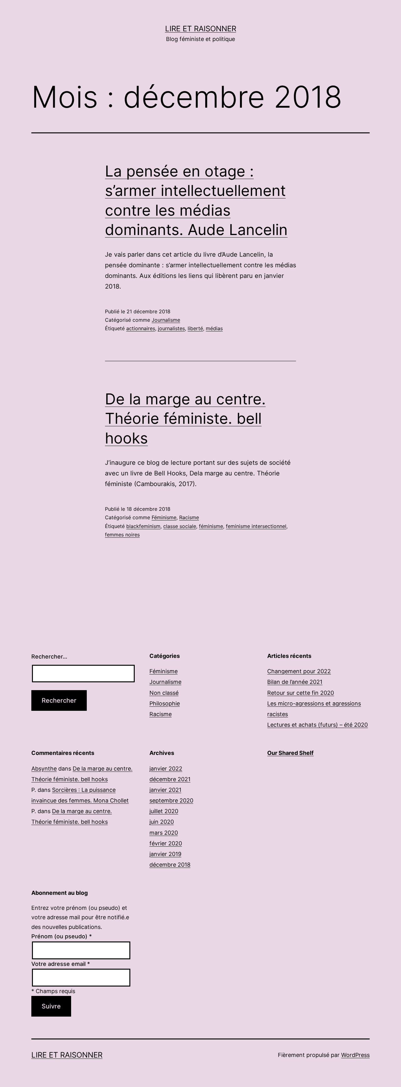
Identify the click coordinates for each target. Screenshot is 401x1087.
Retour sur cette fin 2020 (300, 693)
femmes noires (122, 534)
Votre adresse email (60, 964)
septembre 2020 (171, 800)
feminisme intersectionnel (256, 526)
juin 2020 (161, 821)
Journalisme (166, 320)
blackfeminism (143, 526)
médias (214, 328)
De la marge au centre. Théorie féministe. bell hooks (185, 418)
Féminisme (164, 517)
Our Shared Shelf (290, 753)
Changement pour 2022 (299, 671)
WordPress (355, 1055)
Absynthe (44, 768)
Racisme (189, 517)
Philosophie (164, 703)
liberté (195, 328)
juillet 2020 (163, 811)
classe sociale (179, 526)
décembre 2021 (169, 779)
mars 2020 (163, 832)
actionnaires (140, 328)
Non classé (164, 693)
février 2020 (165, 843)
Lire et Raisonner (200, 28)
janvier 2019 (165, 854)
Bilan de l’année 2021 (294, 682)
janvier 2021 (165, 790)
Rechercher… (49, 656)
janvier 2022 (165, 768)
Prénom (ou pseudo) (61, 936)
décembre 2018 (169, 864)
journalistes (171, 328)
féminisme (211, 526)
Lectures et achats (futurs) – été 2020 (317, 724)
